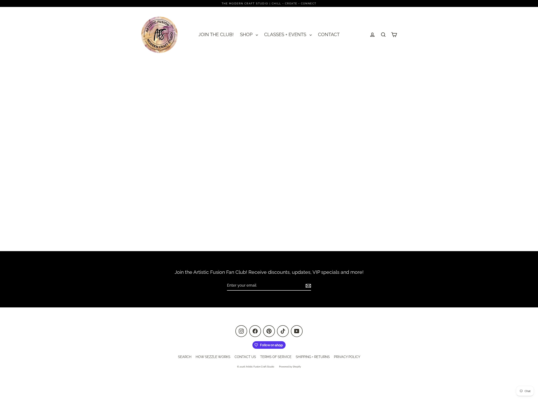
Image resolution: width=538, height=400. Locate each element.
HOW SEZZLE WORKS (213, 357)
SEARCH (184, 357)
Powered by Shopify (290, 366)
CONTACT (329, 34)
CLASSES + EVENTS (285, 34)
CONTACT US (245, 357)
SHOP (247, 34)
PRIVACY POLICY (347, 357)
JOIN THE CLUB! (216, 34)
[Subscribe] (307, 286)
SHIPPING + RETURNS (313, 357)
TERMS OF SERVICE (275, 357)
